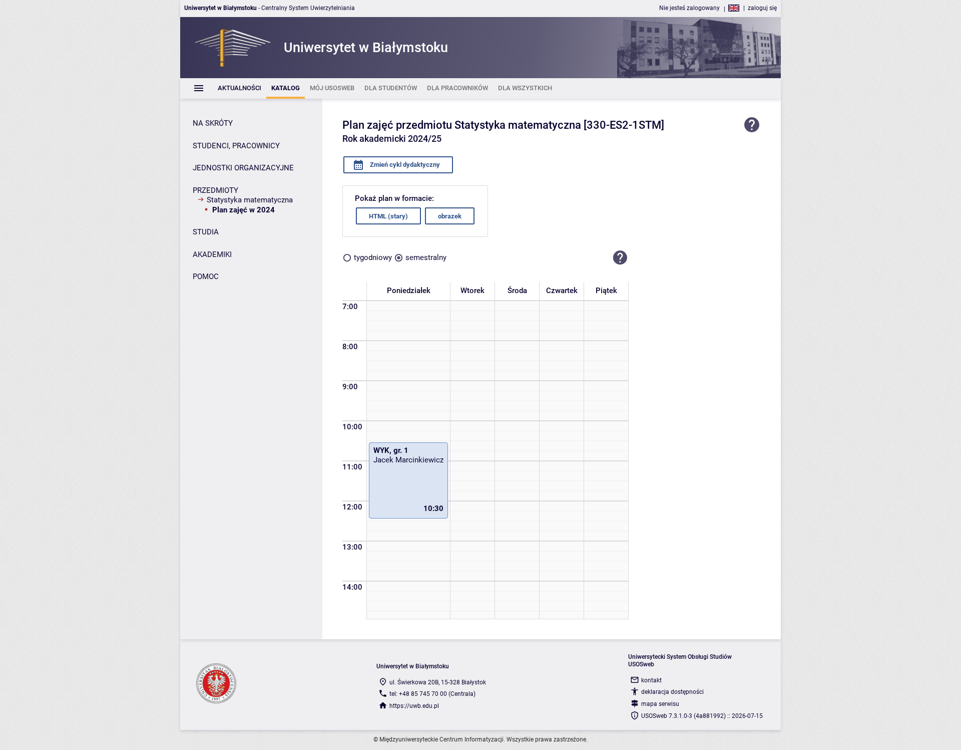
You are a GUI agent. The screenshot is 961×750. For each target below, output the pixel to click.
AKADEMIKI (212, 254)
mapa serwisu (660, 703)
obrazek (449, 216)
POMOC (206, 276)
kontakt (651, 680)
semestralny (425, 257)
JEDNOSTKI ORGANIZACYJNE (243, 167)
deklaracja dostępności (672, 691)
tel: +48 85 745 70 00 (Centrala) (432, 693)
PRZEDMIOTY (215, 190)
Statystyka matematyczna (250, 199)
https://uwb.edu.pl (414, 705)
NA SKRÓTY (213, 123)
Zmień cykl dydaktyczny (404, 164)
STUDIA (206, 231)
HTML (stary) (388, 216)
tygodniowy (373, 257)
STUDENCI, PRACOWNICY (236, 145)
